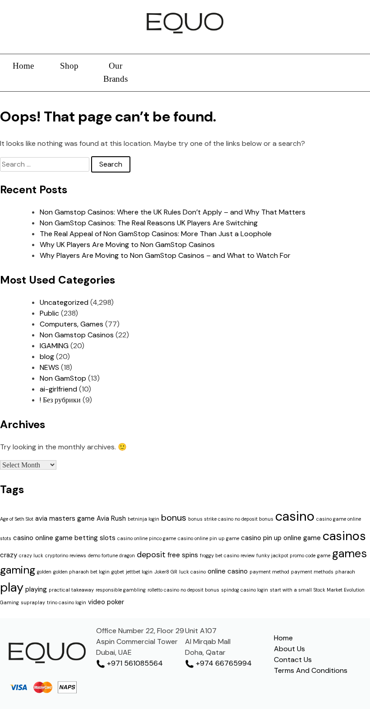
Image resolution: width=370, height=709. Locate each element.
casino (294, 516)
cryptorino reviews (65, 555)
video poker (106, 601)
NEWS (49, 367)
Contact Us (293, 659)
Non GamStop (63, 378)
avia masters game (65, 518)
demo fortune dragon (111, 555)
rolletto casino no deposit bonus (183, 590)
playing (36, 589)
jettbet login (139, 572)
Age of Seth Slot (16, 519)
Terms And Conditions (310, 670)
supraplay (33, 602)
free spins (182, 555)
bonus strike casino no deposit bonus (230, 519)
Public (49, 313)
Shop (69, 65)
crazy (8, 555)
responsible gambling (121, 590)
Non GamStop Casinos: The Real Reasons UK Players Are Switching (149, 223)
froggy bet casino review (227, 555)
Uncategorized (64, 302)
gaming (17, 570)
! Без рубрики (60, 400)
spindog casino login (244, 590)
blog (47, 356)
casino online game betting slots (64, 537)
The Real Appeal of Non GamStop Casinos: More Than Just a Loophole (156, 233)
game (323, 555)
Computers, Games (71, 324)
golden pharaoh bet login (81, 572)
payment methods (312, 572)
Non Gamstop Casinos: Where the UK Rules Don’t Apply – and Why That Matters (172, 212)
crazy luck (31, 555)
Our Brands (115, 72)
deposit (151, 554)
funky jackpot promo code (285, 555)
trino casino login (66, 602)
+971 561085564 (134, 663)
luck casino (192, 572)
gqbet (117, 572)
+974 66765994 (223, 663)
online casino (228, 571)
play (11, 587)
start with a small (291, 590)
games (349, 553)
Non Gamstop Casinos (77, 335)
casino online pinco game (146, 538)
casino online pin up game (208, 538)
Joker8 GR (165, 572)
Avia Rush (111, 518)
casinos (344, 536)
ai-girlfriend (58, 389)
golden (44, 572)
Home (23, 65)
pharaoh (345, 572)
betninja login (143, 519)
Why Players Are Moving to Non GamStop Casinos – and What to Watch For (165, 255)
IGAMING (54, 345)
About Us (289, 648)
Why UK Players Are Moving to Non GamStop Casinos (127, 244)
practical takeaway (71, 590)
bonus (173, 517)
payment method (269, 572)
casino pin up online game (281, 537)
